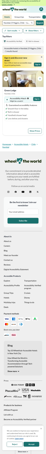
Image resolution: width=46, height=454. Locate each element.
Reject (14, 444)
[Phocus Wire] (12, 390)
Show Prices (35, 131)
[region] (23, 79)
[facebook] (15, 192)
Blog (5, 250)
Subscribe (23, 221)
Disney (27, 298)
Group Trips (8, 293)
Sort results (12, 30)
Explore (7, 281)
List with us (8, 415)
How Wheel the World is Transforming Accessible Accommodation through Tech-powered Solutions (20, 362)
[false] (41, 9)
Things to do (29, 302)
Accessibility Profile (12, 285)
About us (7, 241)
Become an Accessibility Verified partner (20, 419)
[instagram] (8, 192)
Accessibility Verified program (32, 286)
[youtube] (23, 192)
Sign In (37, 64)
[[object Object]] (42, 57)
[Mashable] (36, 390)
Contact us (8, 260)
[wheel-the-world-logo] (14, 9)
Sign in (37, 99)
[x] (37, 192)
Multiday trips (9, 302)
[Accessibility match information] (28, 98)
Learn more (19, 439)
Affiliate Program (11, 410)
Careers (7, 246)
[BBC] (30, 384)
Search (40, 23)
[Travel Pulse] (17, 396)
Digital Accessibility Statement (16, 269)
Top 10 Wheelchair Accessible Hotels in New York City (22, 351)
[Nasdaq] (8, 396)
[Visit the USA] (25, 390)
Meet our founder (11, 255)
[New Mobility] (29, 396)
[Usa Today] (17, 385)
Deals (6, 307)
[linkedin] (30, 192)
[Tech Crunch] (25, 396)
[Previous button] (6, 78)
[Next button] (44, 17)
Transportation (30, 281)
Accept (31, 444)
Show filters (33, 30)
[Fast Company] (37, 396)
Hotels (6, 298)
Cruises (27, 293)
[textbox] (18, 22)
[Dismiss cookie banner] (41, 428)
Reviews (7, 265)
